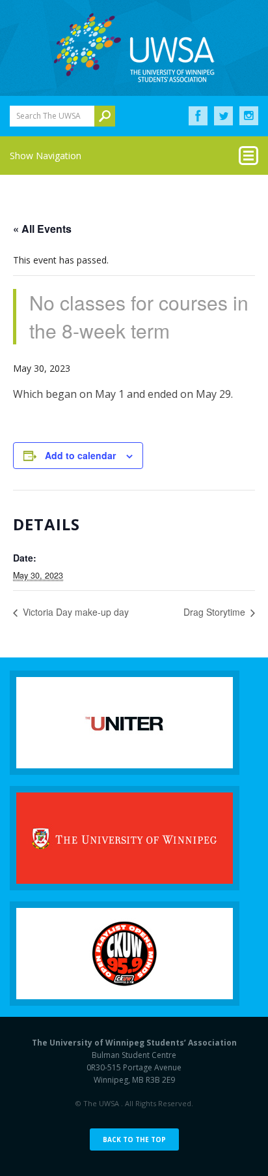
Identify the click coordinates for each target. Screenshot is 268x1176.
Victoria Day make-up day (74, 611)
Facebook (198, 116)
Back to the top (134, 1139)
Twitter (223, 116)
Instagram (248, 116)
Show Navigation (45, 155)
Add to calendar (80, 455)
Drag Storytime (215, 611)
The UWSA (134, 47)
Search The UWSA (48, 115)
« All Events (42, 228)
